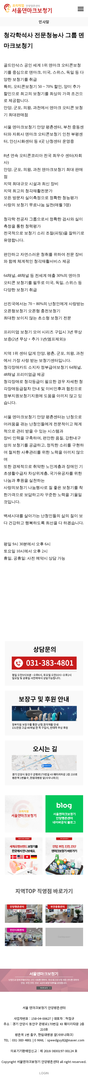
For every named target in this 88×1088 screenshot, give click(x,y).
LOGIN (44, 1073)
